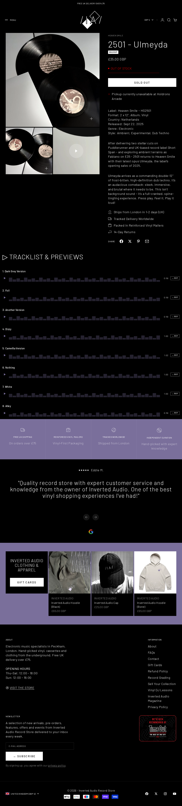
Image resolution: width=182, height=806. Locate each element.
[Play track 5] (4, 355)
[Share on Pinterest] (138, 241)
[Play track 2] (4, 297)
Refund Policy (158, 671)
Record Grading (159, 677)
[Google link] (91, 531)
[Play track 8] (4, 413)
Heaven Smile (115, 35)
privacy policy (56, 765)
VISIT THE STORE (22, 688)
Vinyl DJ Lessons (160, 690)
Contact (153, 659)
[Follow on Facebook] (147, 794)
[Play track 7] (4, 394)
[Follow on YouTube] (174, 794)
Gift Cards (155, 665)
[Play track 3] (4, 317)
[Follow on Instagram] (165, 794)
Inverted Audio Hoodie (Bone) (151, 604)
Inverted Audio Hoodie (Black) (65, 604)
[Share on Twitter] (130, 241)
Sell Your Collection (162, 684)
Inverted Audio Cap (106, 602)
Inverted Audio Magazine (158, 698)
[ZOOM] (91, 118)
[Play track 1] (4, 278)
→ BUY (175, 278)
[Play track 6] (4, 374)
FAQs (151, 652)
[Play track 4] (4, 336)
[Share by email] (147, 241)
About (152, 646)
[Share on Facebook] (121, 241)
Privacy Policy (158, 707)
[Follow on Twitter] (156, 794)
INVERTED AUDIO (62, 598)
